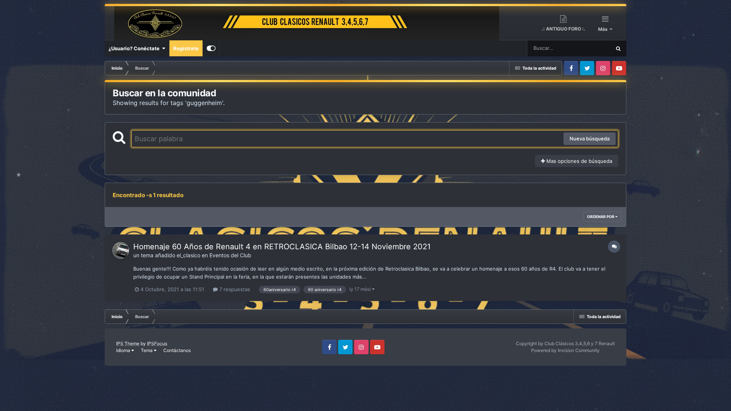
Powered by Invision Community (565, 350)
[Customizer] (211, 48)
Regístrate (186, 48)
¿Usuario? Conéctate (135, 48)
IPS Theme (127, 343)
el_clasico (188, 255)
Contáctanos (177, 350)
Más (603, 29)
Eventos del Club (230, 255)
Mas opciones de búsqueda (578, 161)
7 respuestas (234, 289)
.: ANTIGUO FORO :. (563, 29)
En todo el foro (585, 48)
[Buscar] (618, 48)
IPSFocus (157, 343)
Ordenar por (601, 216)
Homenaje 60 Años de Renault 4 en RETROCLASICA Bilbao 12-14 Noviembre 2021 (282, 246)
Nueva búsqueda (590, 138)
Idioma (123, 350)
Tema (147, 350)
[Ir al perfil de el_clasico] (120, 250)
